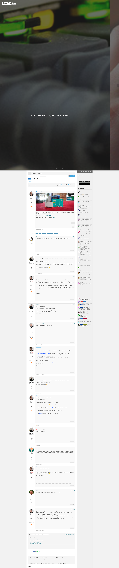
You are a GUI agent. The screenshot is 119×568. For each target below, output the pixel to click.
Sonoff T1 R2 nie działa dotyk (34, 539)
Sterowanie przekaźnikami (84, 237)
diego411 (83, 326)
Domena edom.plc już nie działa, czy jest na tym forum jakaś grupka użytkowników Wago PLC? (85, 308)
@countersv (40, 468)
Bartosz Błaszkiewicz (84, 234)
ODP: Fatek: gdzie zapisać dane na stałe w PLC (86, 242)
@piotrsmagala (38, 348)
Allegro (40, 413)
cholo (82, 250)
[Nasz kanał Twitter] (88, 171)
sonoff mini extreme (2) (46, 545)
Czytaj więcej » (73, 223)
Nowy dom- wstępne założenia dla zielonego (84, 305)
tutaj (54, 217)
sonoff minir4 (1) (52, 545)
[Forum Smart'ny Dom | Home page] (9, 3)
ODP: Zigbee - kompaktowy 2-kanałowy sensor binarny (84, 202)
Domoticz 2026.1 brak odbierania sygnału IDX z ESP (85, 312)
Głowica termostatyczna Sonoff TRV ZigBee (36, 543)
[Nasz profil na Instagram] (87, 171)
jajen (82, 212)
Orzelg (83, 217)
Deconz (81, 282)
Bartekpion (83, 239)
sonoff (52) (37, 545)
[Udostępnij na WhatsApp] (73, 191)
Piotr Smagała (32, 262)
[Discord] (85, 171)
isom (36, 230)
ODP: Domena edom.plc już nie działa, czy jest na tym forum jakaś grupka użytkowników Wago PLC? (85, 220)
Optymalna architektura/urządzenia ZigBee (85, 315)
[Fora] (28, 176)
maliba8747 (83, 313)
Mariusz (83, 275)
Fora (29, 173)
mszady (83, 285)
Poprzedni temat (66, 534)
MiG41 (83, 280)
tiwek (32, 242)
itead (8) (34, 545)
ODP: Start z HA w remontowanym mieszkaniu (85, 257)
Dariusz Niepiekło (40, 559)
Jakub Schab (32, 495)
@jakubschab (38, 511)
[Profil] (30, 199)
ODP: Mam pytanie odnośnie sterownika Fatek (84, 247)
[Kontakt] (80, 171)
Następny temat (71, 534)
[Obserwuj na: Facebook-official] (81, 171)
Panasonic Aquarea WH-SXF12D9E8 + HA (85, 322)
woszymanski (83, 229)
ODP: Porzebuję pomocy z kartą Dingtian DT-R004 (84, 210)
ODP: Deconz (82, 205)
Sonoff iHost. (43, 287)
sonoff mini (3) (41, 545)
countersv (32, 453)
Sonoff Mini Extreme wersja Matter (35, 542)
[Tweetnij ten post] (72, 191)
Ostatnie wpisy (40, 173)
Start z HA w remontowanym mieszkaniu (85, 325)
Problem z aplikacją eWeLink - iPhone (85, 318)
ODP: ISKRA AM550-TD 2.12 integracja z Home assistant (85, 232)
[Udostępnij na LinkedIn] (74, 191)
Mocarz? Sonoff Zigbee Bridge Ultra (35, 541)
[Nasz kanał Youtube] (83, 171)
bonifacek (83, 208)
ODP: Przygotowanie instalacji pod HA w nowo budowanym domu (85, 191)
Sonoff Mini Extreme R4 (47, 215)
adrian (36, 185)
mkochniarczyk (84, 223)
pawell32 (83, 194)
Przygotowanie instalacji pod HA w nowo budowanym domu (58, 559)
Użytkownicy (34, 173)
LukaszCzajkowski (84, 299)
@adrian (37, 378)
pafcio (82, 316)
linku (53, 407)
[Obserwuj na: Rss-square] (90, 171)
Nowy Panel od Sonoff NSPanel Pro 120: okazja (36, 540)
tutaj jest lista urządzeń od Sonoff (44, 353)
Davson (83, 319)
